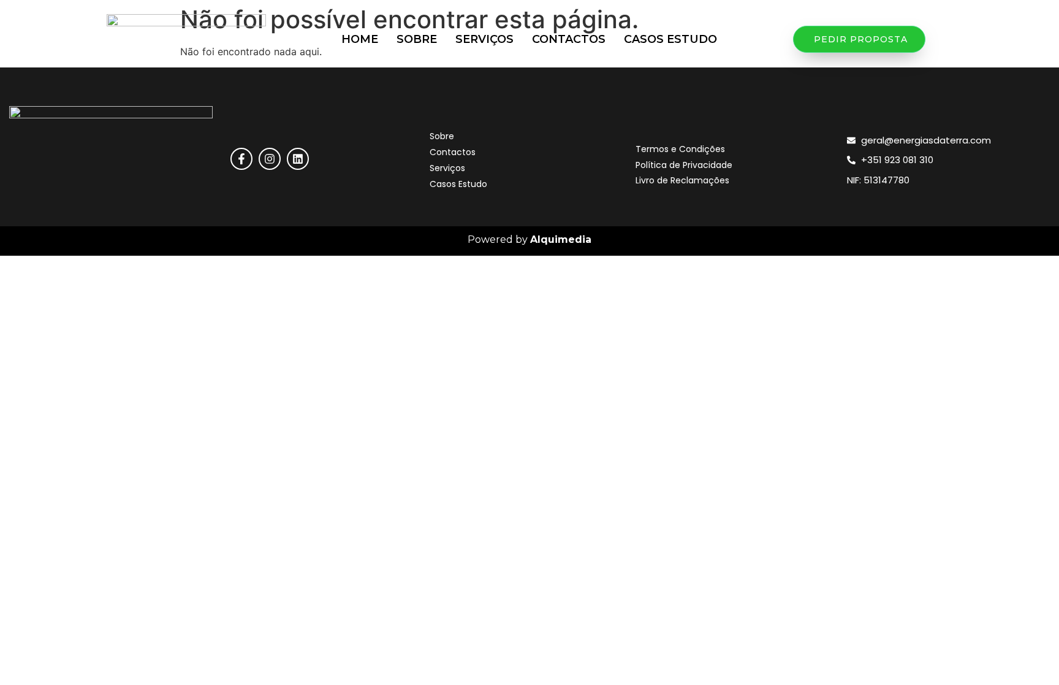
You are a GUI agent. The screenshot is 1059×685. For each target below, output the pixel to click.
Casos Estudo (670, 39)
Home (359, 39)
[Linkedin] (298, 159)
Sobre (417, 39)
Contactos (568, 39)
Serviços (484, 39)
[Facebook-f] (241, 159)
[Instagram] (270, 159)
